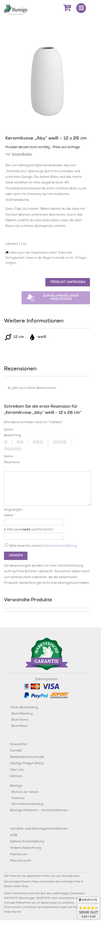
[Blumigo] (15, 9)
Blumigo (16, 786)
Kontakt (16, 751)
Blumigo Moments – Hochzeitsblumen (39, 810)
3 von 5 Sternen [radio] (40, 442)
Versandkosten (22, 154)
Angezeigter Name (10, 512)
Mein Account (20, 861)
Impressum (18, 854)
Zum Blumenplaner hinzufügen (61, 297)
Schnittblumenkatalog (27, 804)
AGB (13, 835)
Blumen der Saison (25, 792)
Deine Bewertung (10, 432)
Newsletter (18, 744)
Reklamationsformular (27, 757)
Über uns (17, 770)
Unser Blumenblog (24, 707)
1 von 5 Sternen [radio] (8, 442)
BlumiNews (20, 726)
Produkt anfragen (67, 282)
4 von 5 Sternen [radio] (62, 442)
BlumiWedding (22, 713)
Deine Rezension (10, 462)
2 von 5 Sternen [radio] (22, 442)
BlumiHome (20, 720)
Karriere (16, 776)
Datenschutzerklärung (60, 546)
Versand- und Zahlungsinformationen (39, 829)
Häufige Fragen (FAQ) (27, 763)
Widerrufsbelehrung (25, 848)
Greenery (18, 798)
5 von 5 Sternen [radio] (15, 449)
